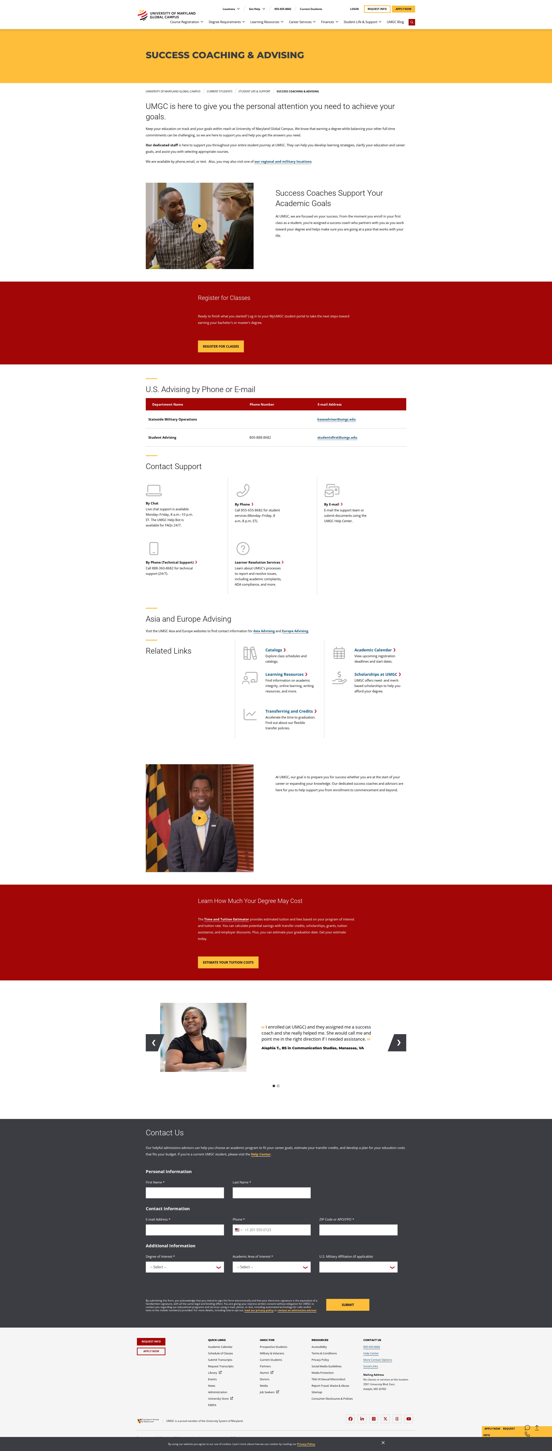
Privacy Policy (306, 1444)
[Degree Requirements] (244, 24)
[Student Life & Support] (380, 24)
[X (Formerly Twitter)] (386, 1417)
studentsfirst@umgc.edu (337, 437)
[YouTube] (409, 1417)
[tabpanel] (276, 1037)
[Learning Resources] (282, 24)
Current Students (311, 9)
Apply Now (493, 1429)
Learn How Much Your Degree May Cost (250, 900)
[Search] (412, 22)
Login (354, 9)
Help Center (261, 1154)
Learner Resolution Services (257, 562)
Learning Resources (264, 22)
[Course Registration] (202, 24)
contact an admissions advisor (297, 1310)
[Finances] (337, 24)
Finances (327, 22)
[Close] (383, 1443)
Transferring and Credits (289, 711)
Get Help (255, 9)
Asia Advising (264, 631)
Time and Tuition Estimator (226, 919)
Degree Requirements (225, 22)
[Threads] (398, 1417)
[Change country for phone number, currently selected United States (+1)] (238, 1230)
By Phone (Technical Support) (170, 562)
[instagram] (374, 1417)
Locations (229, 9)
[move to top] (537, 1429)
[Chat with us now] (527, 1429)
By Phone (242, 504)
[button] (200, 226)
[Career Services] (314, 24)
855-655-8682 (282, 9)
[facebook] (351, 1417)
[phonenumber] (527, 1435)
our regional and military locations (282, 161)
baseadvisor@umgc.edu (336, 419)
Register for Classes (224, 297)
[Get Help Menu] (264, 8)
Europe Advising (295, 631)
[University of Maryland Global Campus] (166, 15)
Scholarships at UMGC (375, 674)
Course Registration (184, 22)
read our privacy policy (259, 1310)
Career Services (300, 22)
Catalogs (273, 649)
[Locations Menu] (238, 8)
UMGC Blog (395, 22)
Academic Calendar (373, 649)
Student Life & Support (360, 22)
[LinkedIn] (363, 1417)
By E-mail (331, 504)
